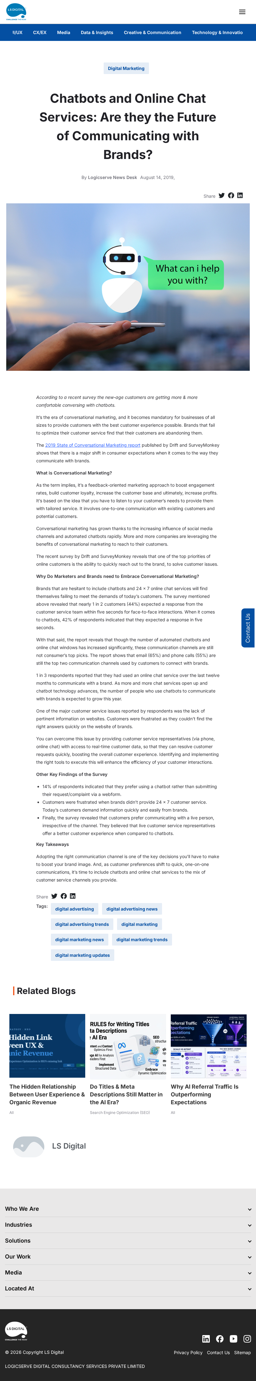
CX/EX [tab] (40, 32)
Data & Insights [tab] (97, 32)
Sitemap (242, 1352)
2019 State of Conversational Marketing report (92, 445)
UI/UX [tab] (16, 32)
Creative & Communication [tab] (152, 32)
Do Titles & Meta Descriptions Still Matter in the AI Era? (126, 1094)
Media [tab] (63, 32)
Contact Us (247, 628)
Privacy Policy (188, 1352)
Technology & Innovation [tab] (219, 32)
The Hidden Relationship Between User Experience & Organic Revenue (47, 1094)
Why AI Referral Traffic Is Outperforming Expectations (205, 1094)
